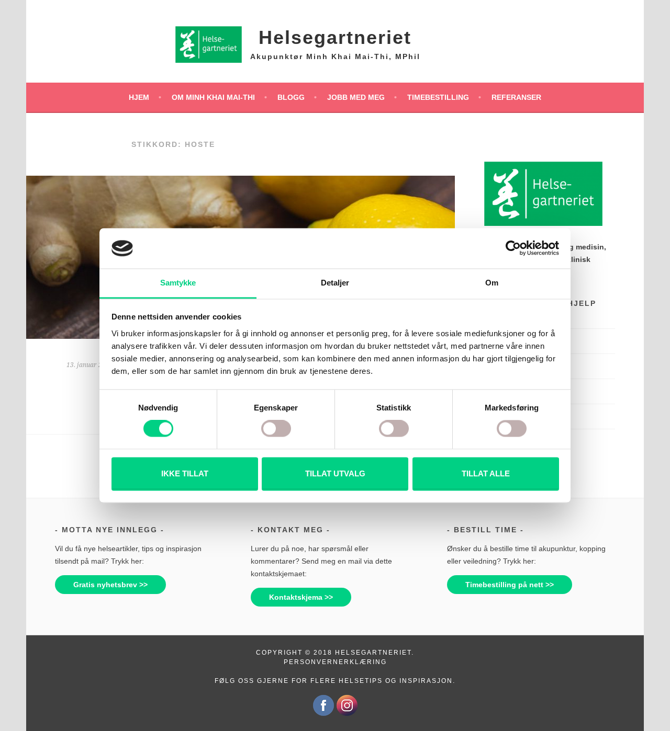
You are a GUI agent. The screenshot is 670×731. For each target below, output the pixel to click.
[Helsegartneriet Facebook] (323, 713)
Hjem (139, 97)
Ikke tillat (184, 473)
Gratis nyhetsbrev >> (110, 584)
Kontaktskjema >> (301, 597)
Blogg (291, 97)
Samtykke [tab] (178, 282)
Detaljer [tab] (335, 282)
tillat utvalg (335, 473)
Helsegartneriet (335, 37)
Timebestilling (438, 97)
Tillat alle (486, 473)
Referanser (516, 97)
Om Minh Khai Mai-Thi (213, 97)
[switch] (276, 428)
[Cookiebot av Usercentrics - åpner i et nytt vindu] (513, 248)
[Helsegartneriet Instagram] (347, 713)
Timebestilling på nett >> (509, 584)
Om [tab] (491, 282)
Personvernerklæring (335, 662)
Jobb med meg (356, 97)
